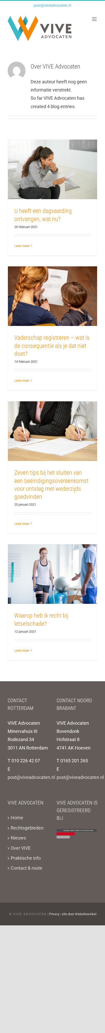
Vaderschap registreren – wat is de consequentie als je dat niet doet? (51, 345)
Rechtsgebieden (27, 828)
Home (17, 817)
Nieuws (18, 838)
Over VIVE (21, 848)
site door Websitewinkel (79, 914)
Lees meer (22, 246)
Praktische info (26, 858)
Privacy (54, 914)
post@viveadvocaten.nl (52, 5)
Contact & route (26, 868)
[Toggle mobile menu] (94, 19)
